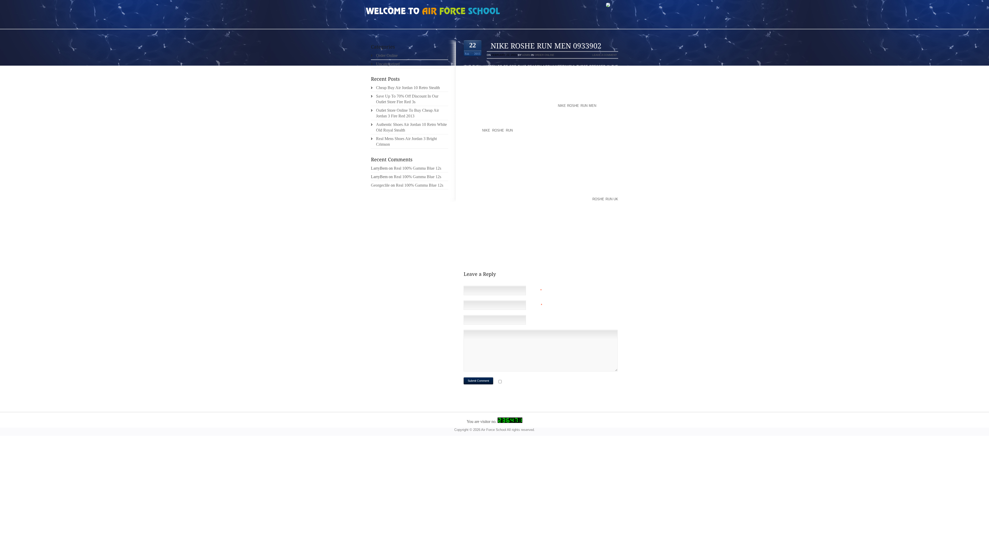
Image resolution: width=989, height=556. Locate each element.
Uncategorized (388, 64)
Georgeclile (380, 185)
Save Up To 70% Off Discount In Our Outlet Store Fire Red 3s (407, 99)
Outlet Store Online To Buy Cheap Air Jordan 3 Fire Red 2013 (407, 113)
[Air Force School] (404, 12)
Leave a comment (604, 55)
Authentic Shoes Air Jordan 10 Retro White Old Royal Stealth (411, 127)
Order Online (544, 55)
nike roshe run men (577, 106)
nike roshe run (497, 130)
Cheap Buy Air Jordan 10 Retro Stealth (408, 87)
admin (526, 55)
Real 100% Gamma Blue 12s (417, 168)
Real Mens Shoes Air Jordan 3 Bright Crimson (406, 141)
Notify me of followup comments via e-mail (544, 382)
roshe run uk (605, 199)
